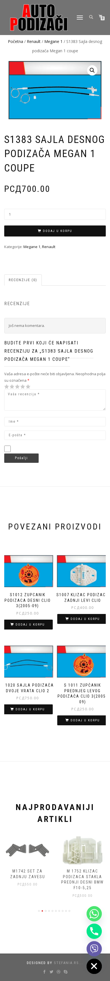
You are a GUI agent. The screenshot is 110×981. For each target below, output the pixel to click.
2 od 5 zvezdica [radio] (9, 386)
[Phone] (94, 931)
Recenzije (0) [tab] (23, 280)
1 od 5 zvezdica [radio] (6, 386)
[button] (92, 70)
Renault (34, 41)
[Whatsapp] (94, 913)
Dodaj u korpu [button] (30, 624)
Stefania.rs (66, 963)
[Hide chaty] (94, 966)
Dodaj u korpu (57, 231)
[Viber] (94, 948)
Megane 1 (53, 41)
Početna (15, 41)
